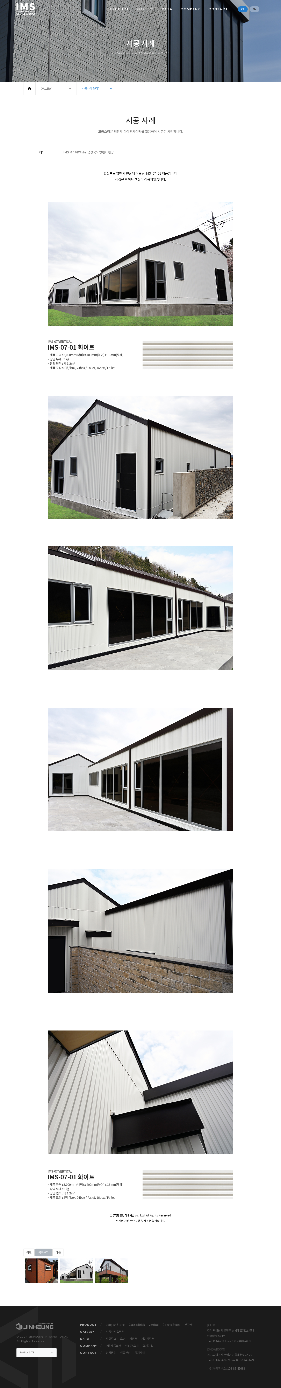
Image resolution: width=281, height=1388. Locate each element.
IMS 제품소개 (113, 1346)
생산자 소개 (131, 1346)
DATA (167, 9)
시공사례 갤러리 (115, 1332)
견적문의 (111, 1353)
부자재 (188, 1325)
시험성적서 (147, 1339)
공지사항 (140, 1353)
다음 (58, 1252)
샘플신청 (125, 1353)
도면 (122, 1339)
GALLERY (145, 9)
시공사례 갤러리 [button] (91, 88)
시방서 (133, 1339)
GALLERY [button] (46, 88)
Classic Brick (137, 1325)
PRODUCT (119, 9)
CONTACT (218, 9)
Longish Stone (115, 1325)
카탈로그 (111, 1339)
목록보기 (43, 1252)
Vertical (153, 1325)
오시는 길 (148, 1346)
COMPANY (190, 9)
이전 (28, 1252)
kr (243, 9)
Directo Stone (171, 1325)
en (254, 9)
